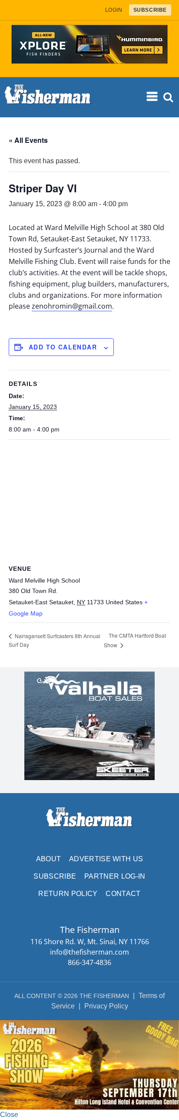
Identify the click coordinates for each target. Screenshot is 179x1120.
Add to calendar (63, 347)
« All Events (28, 140)
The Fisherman (47, 97)
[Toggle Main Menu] (152, 97)
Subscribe (54, 876)
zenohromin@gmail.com (72, 306)
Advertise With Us (106, 859)
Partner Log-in (114, 876)
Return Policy (67, 893)
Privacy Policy (106, 1006)
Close (9, 1114)
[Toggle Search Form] (169, 97)
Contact (123, 893)
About (48, 859)
